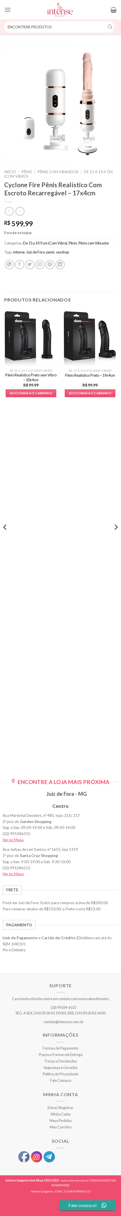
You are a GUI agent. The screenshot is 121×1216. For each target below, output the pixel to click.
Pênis (26, 172)
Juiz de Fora (35, 252)
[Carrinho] (113, 10)
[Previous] (5, 538)
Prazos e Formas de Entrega (60, 1054)
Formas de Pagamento (60, 1048)
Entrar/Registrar (60, 1107)
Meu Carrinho (60, 1127)
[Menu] (7, 10)
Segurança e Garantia (60, 1067)
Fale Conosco (60, 1080)
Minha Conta (61, 1114)
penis (50, 252)
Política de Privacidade (61, 1074)
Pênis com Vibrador (58, 172)
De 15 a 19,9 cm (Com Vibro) (45, 243)
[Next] (115, 538)
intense (19, 252)
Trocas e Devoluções (60, 1061)
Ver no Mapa (13, 840)
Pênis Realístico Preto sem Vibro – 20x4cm (31, 377)
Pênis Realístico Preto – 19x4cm (90, 375)
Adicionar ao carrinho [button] (31, 393)
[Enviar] (110, 27)
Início (10, 172)
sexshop (62, 252)
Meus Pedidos (61, 1120)
